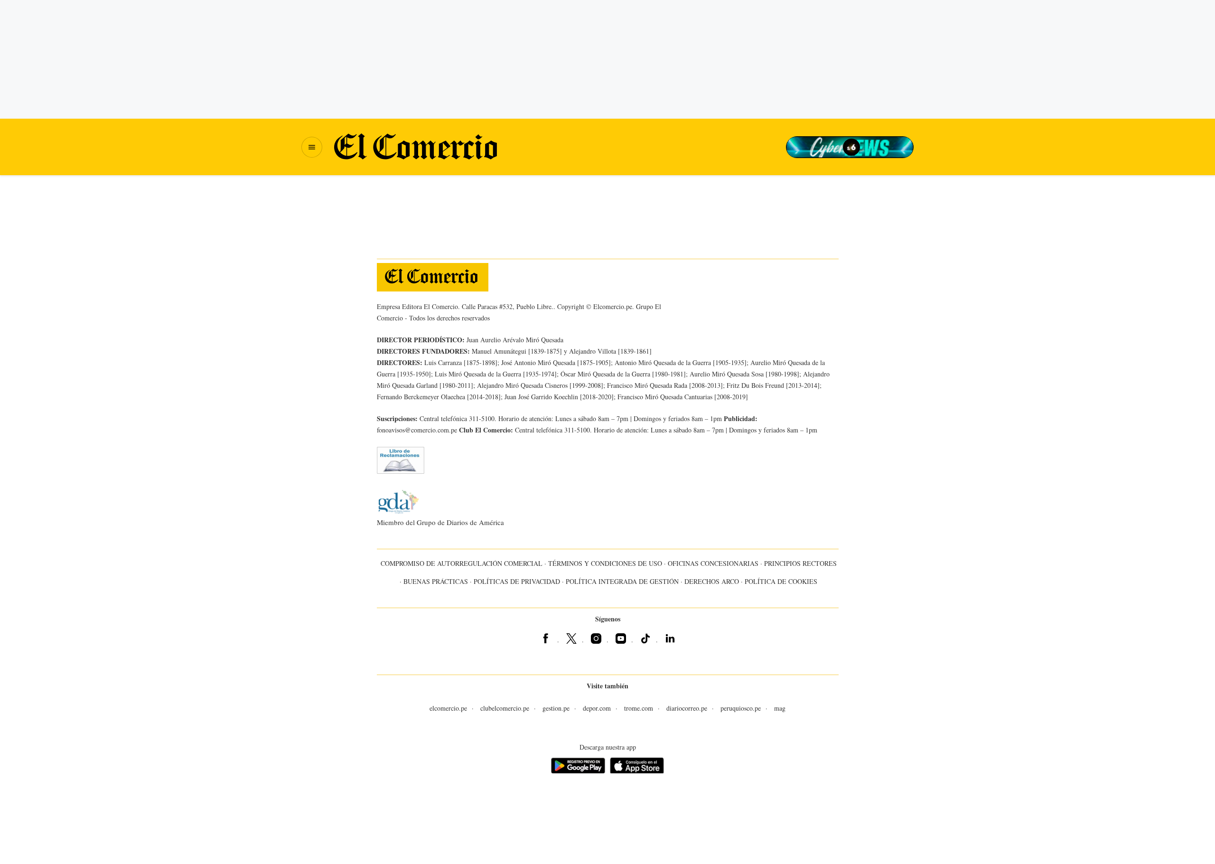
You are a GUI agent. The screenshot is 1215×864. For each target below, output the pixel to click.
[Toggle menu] (311, 147)
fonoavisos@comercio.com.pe (417, 429)
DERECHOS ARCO (711, 581)
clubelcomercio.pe (504, 708)
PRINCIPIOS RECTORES (800, 563)
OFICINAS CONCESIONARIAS (713, 563)
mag (779, 708)
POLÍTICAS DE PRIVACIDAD (517, 581)
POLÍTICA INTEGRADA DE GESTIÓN (622, 581)
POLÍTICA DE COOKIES (781, 581)
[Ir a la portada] (432, 277)
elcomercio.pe (448, 708)
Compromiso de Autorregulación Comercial (461, 563)
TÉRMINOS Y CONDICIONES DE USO (605, 563)
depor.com (597, 708)
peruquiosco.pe (740, 708)
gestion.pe (556, 708)
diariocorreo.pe (686, 708)
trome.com (638, 708)
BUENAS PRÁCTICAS (435, 581)
